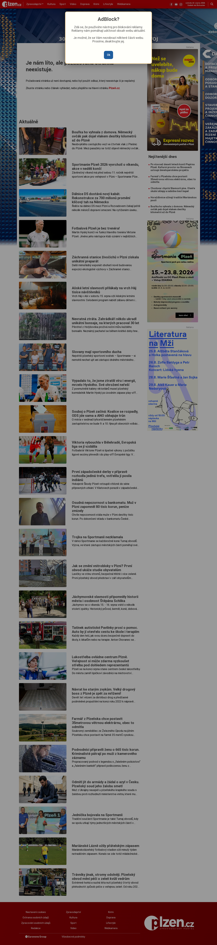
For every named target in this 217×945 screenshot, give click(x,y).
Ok (108, 54)
